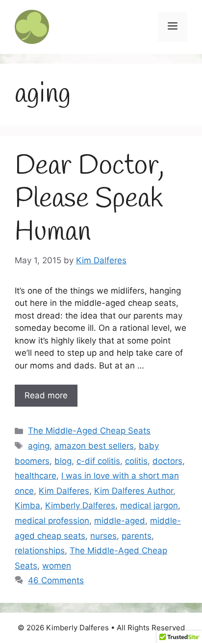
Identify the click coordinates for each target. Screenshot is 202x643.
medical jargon (149, 505)
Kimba (27, 505)
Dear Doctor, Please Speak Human (89, 199)
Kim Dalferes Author (133, 491)
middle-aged (119, 521)
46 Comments (56, 580)
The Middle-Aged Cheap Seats (89, 431)
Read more (46, 395)
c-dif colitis (98, 461)
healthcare (35, 476)
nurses (103, 536)
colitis (136, 461)
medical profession (52, 521)
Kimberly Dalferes (80, 505)
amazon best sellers (94, 446)
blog (63, 461)
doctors (167, 461)
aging (39, 446)
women (56, 566)
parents (137, 536)
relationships (40, 550)
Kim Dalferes (64, 491)
